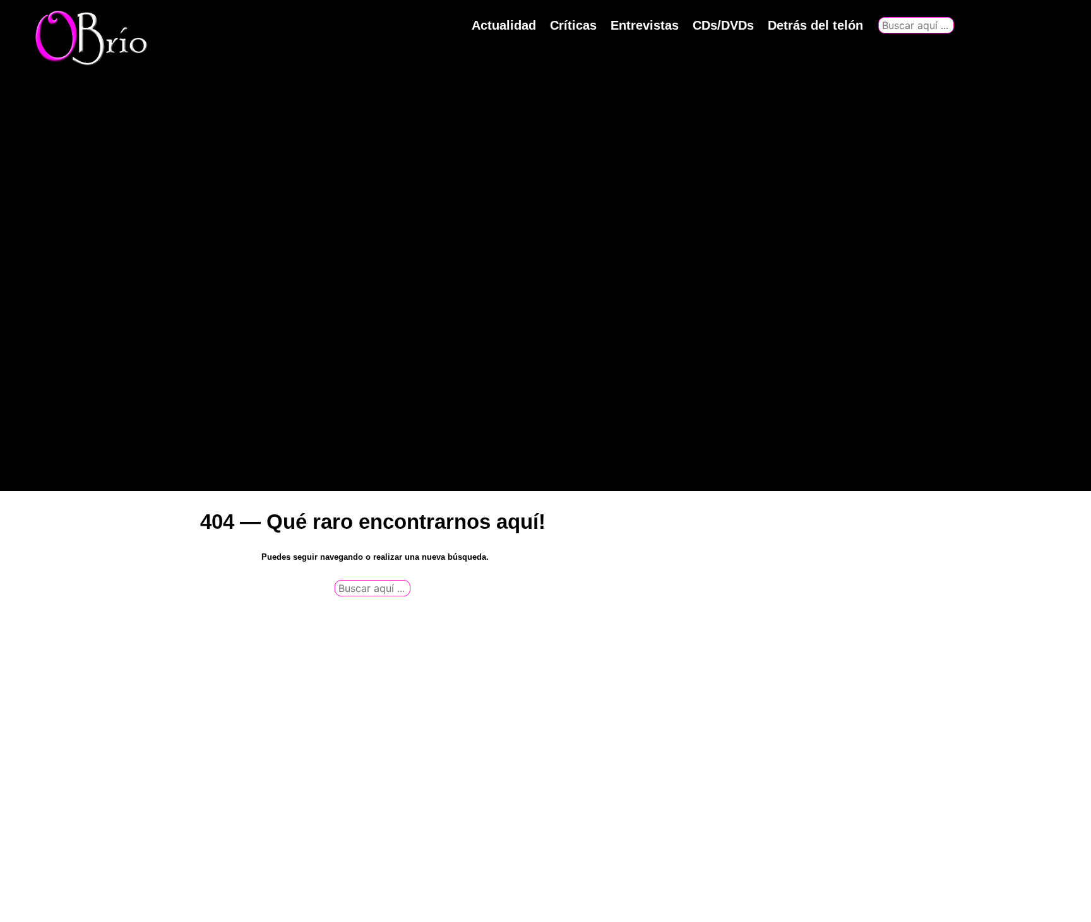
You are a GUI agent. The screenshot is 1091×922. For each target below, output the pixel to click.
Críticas (573, 25)
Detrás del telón (815, 25)
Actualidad (504, 25)
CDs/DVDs (723, 25)
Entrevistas (645, 25)
